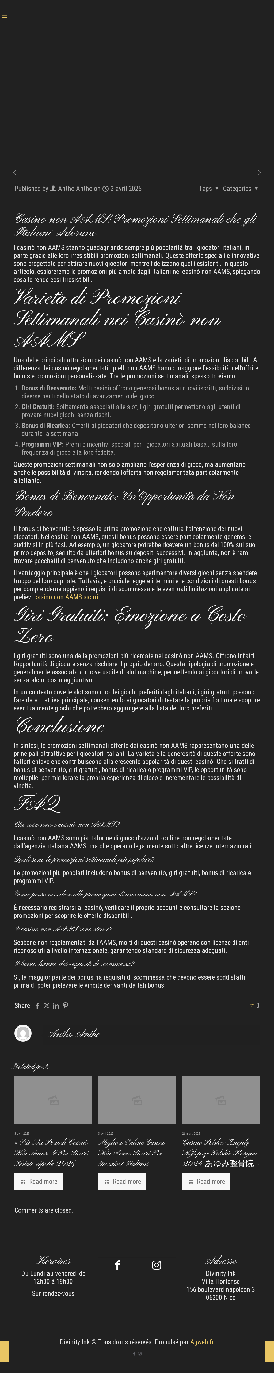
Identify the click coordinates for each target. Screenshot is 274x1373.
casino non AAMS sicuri (66, 597)
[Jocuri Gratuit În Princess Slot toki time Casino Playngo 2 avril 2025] (269, 1351)
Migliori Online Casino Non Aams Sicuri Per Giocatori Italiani (132, 1153)
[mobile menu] (4, 15)
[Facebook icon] (134, 1353)
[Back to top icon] (248, 1362)
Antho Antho (75, 189)
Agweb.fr (202, 1342)
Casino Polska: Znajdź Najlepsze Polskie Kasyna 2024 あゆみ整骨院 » (220, 1153)
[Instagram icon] (140, 1353)
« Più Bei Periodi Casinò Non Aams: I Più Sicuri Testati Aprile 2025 (51, 1153)
